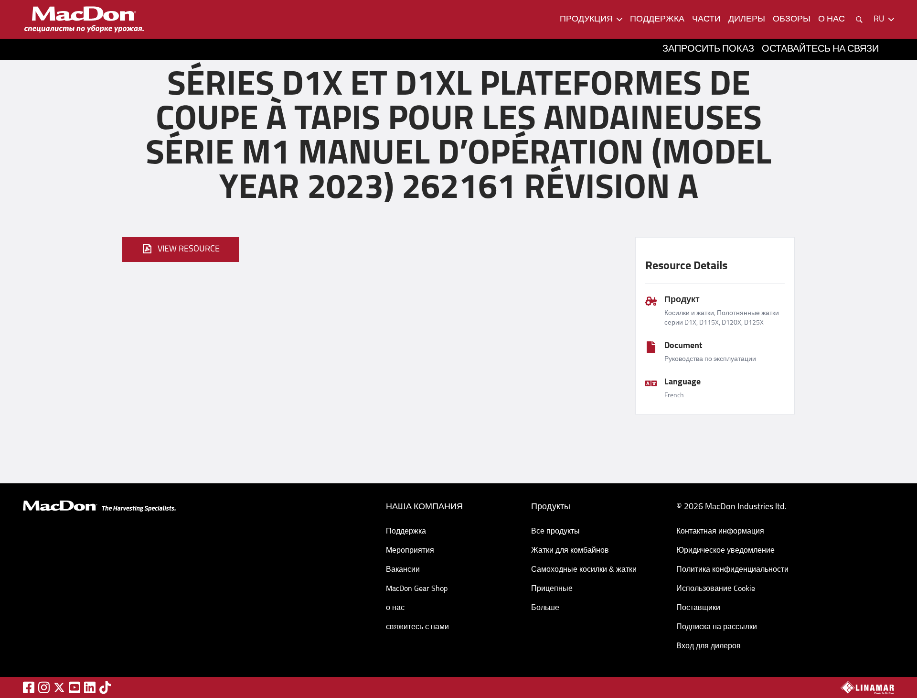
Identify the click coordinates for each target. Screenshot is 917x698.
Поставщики (698, 608)
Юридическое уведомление (725, 551)
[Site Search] (859, 19)
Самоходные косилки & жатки (584, 570)
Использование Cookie (715, 589)
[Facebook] (28, 687)
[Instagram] (44, 687)
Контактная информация (720, 531)
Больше (545, 608)
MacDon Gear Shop (417, 589)
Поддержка (406, 531)
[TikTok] (105, 687)
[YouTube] (74, 687)
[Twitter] (59, 687)
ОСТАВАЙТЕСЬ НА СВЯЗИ (820, 49)
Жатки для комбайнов (570, 551)
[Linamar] (867, 687)
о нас (831, 19)
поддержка (657, 19)
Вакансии (403, 570)
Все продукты (555, 531)
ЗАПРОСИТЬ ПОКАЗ (708, 49)
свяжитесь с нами (417, 627)
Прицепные (552, 589)
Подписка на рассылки (716, 627)
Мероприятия (410, 551)
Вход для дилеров (708, 646)
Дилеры (746, 19)
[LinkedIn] (90, 687)
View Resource (189, 249)
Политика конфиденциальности (732, 570)
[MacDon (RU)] (84, 19)
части (706, 19)
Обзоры (791, 19)
